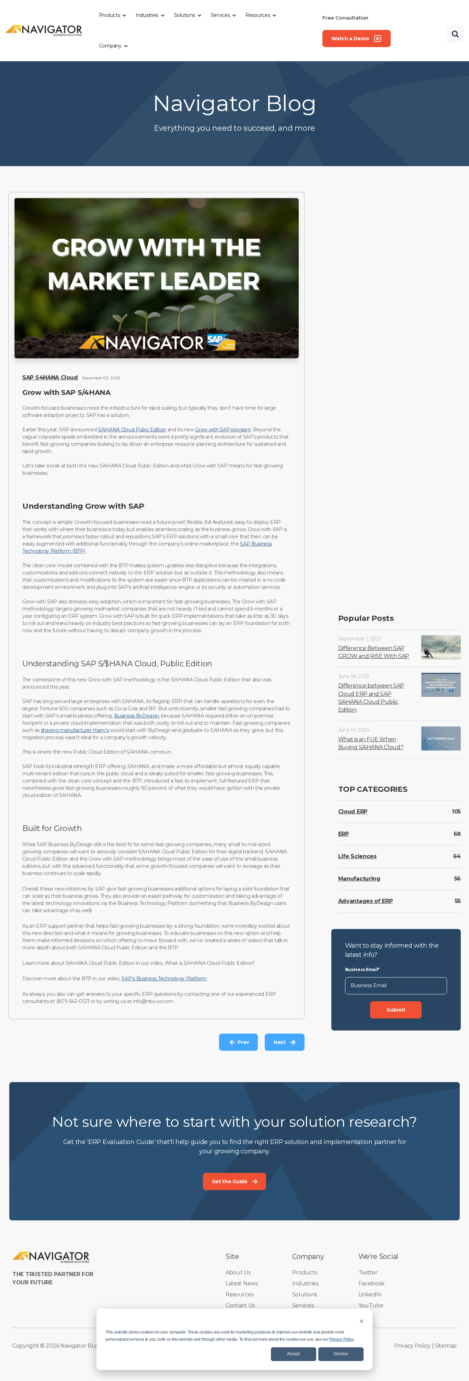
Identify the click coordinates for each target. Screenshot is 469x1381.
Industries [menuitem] (305, 1283)
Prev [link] (243, 1042)
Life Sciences (357, 856)
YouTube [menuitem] (371, 1305)
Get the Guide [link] (230, 1181)
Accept (293, 1353)
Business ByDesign (136, 716)
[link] (43, 30)
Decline (341, 1353)
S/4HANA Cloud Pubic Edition (132, 430)
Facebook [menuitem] (371, 1283)
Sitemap (446, 1345)
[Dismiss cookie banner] (361, 1321)
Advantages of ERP (365, 900)
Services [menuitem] (303, 1305)
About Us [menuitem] (238, 1272)
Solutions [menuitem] (304, 1294)
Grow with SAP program (223, 430)
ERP (343, 833)
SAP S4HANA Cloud (50, 377)
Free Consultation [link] (345, 18)
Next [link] (280, 1042)
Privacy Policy (341, 1339)
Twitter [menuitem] (368, 1272)
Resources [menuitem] (239, 1294)
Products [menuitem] (304, 1272)
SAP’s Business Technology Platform (164, 978)
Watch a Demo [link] (350, 38)
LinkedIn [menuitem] (370, 1294)
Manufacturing (359, 878)
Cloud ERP (352, 811)
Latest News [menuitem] (242, 1283)
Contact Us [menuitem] (240, 1305)
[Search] (455, 34)
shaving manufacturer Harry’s (75, 730)
